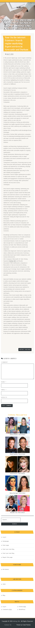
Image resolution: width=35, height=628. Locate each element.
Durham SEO (12, 261)
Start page (6, 545)
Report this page (25, 349)
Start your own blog (8, 549)
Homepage (6, 541)
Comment (4, 362)
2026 (4, 584)
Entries (22, 607)
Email (3, 390)
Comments (7, 609)
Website (4, 397)
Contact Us (7, 625)
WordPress (22, 609)
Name (3, 382)
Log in (4, 537)
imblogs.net (16, 621)
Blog (4, 595)
